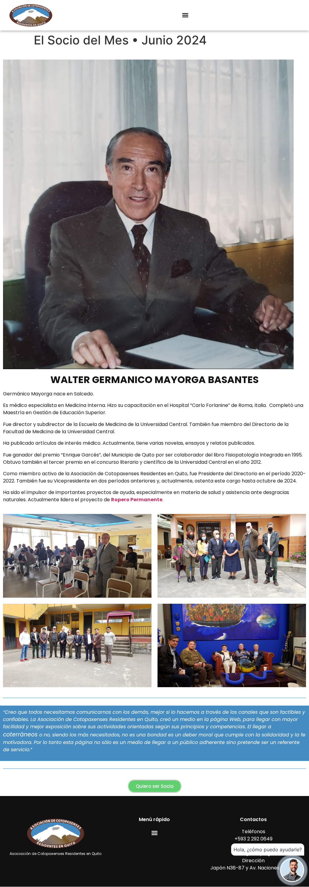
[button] (185, 15)
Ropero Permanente (136, 499)
